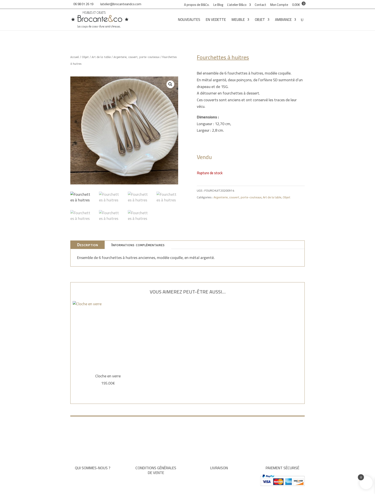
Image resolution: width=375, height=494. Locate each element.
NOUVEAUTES (189, 20)
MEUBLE (238, 20)
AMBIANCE (283, 20)
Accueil (74, 57)
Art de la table (101, 57)
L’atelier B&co (237, 5)
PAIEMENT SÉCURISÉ (282, 467)
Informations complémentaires (138, 244)
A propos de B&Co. (196, 5)
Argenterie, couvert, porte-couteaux (136, 57)
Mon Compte (279, 5)
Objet (85, 57)
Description (87, 244)
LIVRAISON (219, 467)
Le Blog (218, 5)
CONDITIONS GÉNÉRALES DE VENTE (155, 470)
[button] (170, 84)
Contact (260, 5)
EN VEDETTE (216, 20)
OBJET (260, 20)
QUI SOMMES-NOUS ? (92, 467)
